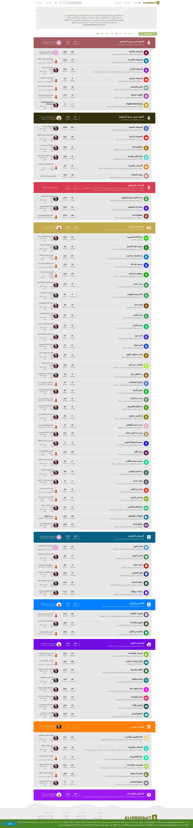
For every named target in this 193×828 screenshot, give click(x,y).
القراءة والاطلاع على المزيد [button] (67, 825)
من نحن (100, 816)
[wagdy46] (56, 517)
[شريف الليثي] (56, 452)
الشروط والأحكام (97, 818)
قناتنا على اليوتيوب (81, 816)
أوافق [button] (10, 823)
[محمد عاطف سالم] (56, 70)
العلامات (66, 818)
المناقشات (66, 816)
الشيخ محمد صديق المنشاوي (45, 816)
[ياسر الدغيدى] (56, 60)
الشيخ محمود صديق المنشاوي (45, 818)
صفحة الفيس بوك (81, 818)
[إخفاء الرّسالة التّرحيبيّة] (36, 11)
